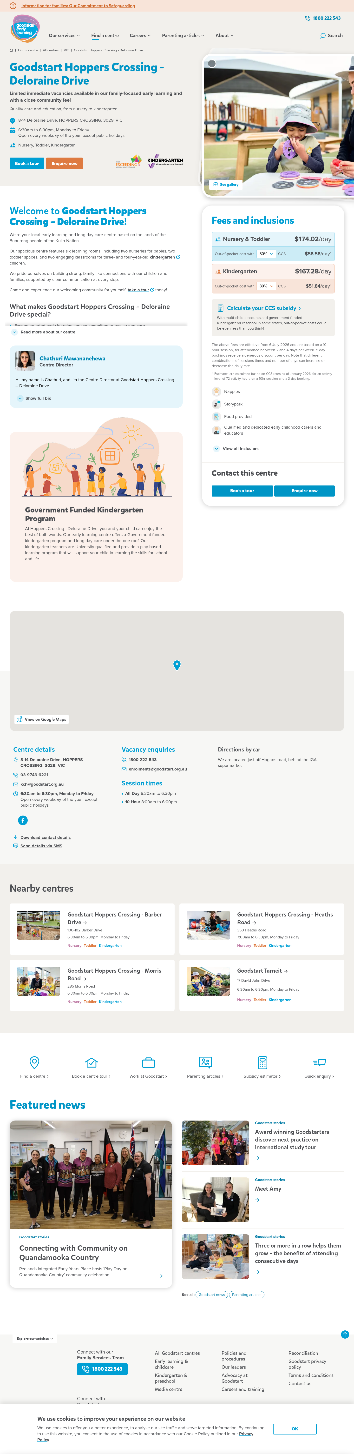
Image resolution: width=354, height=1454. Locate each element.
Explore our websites (33, 1338)
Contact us (299, 1383)
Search (335, 35)
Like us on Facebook (23, 820)
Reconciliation (303, 1353)
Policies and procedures (234, 1356)
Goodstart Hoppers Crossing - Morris (114, 974)
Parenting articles (181, 35)
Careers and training (243, 1389)
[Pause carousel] (212, 63)
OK (295, 1429)
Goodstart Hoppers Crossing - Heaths (285, 918)
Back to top (345, 1334)
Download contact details (45, 838)
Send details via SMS (41, 846)
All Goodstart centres (177, 1353)
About (222, 35)
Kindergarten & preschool (171, 1378)
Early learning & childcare (171, 1364)
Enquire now (65, 163)
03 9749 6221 (34, 775)
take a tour (138, 290)
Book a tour (27, 163)
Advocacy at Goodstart (235, 1378)
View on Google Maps (45, 719)
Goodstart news (212, 1295)
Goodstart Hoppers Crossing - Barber (114, 918)
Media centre (168, 1389)
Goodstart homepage (26, 28)
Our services (62, 35)
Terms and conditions (311, 1375)
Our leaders (234, 1367)
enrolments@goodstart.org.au (158, 769)
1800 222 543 (327, 18)
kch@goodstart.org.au (42, 784)
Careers (138, 35)
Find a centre (105, 35)
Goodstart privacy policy (307, 1364)
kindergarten (162, 257)
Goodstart (260, 971)
